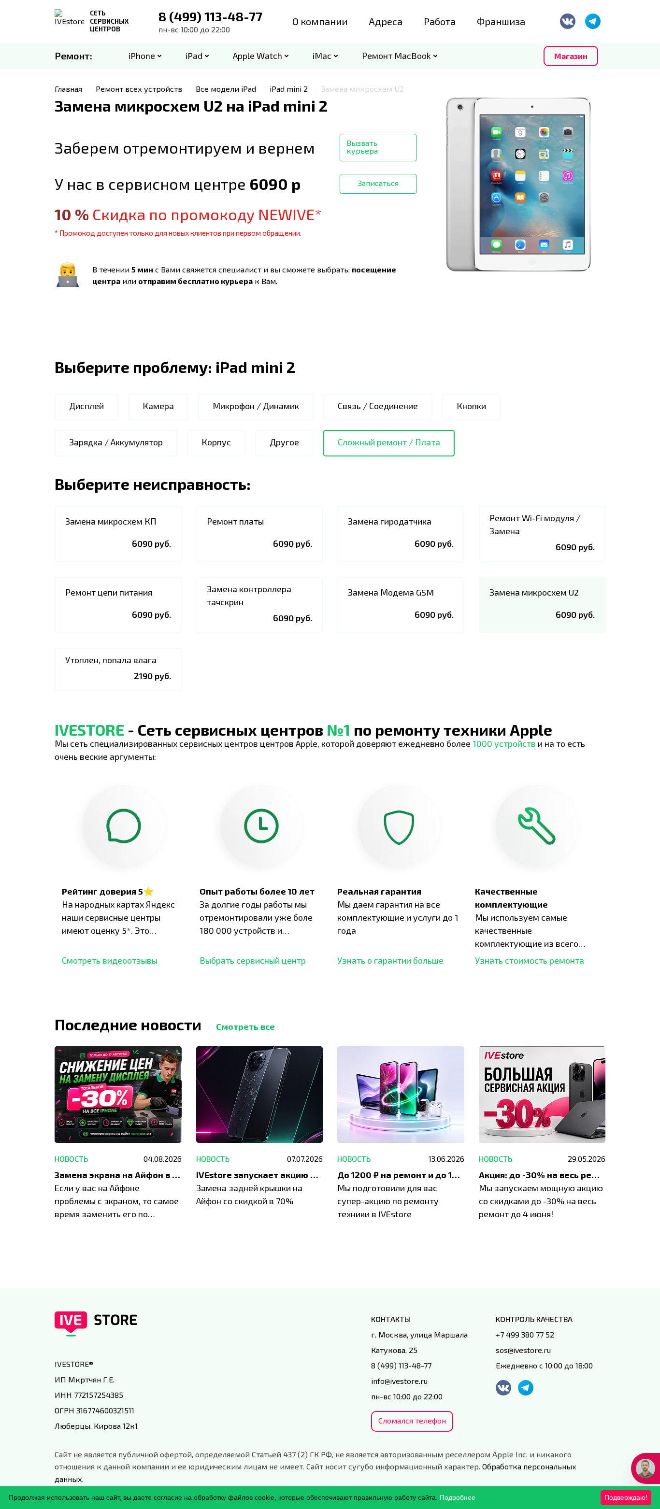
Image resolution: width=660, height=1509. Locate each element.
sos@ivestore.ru (523, 1349)
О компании (319, 21)
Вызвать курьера (362, 146)
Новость (71, 1158)
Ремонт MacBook (396, 55)
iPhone (142, 55)
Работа (440, 21)
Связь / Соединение (378, 405)
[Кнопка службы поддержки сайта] (645, 1468)
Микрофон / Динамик (256, 405)
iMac (322, 55)
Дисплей (86, 405)
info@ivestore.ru (399, 1380)
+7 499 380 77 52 (525, 1334)
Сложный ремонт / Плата (389, 442)
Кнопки (471, 405)
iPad (194, 55)
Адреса (385, 21)
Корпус (216, 442)
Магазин (571, 55)
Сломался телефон (412, 1420)
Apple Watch (257, 55)
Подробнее (457, 1497)
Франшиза (501, 21)
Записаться (378, 182)
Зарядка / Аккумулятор (116, 442)
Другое (284, 442)
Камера (158, 405)
